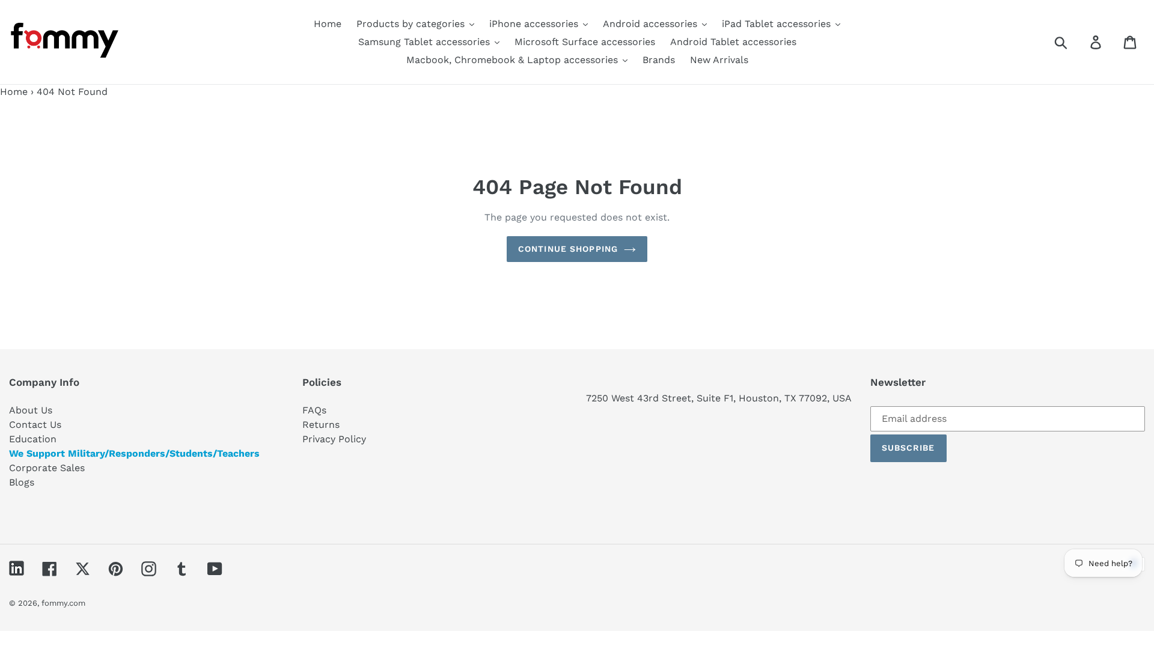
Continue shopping (568, 249)
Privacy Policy (334, 439)
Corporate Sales (47, 468)
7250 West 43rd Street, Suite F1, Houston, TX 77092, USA (719, 398)
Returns (321, 424)
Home (14, 91)
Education (32, 439)
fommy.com (63, 603)
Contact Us (35, 424)
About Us (30, 410)
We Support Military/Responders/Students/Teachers (134, 453)
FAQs (314, 410)
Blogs (21, 482)
